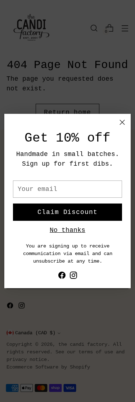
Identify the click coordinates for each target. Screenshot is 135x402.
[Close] (122, 122)
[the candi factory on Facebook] (62, 277)
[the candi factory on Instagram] (73, 277)
